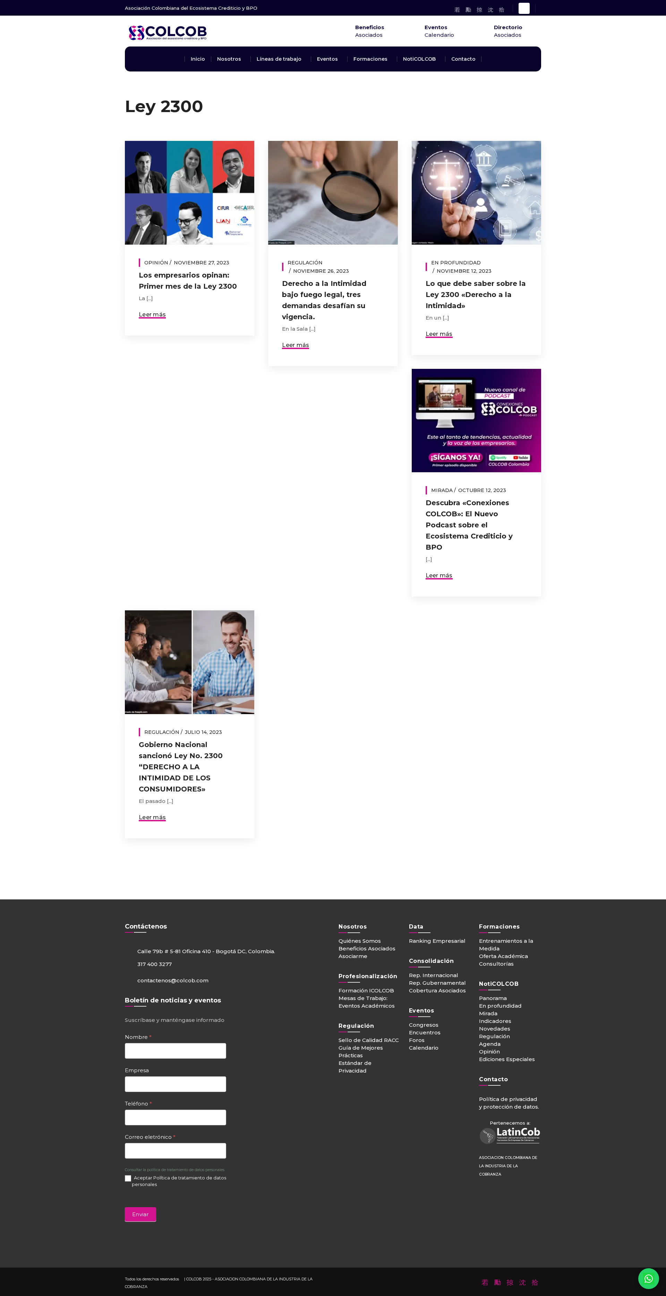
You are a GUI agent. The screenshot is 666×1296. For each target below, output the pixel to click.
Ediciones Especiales (507, 1059)
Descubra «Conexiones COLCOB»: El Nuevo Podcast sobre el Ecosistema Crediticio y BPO (469, 525)
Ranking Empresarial (437, 941)
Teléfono (138, 1103)
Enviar (140, 1214)
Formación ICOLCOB (366, 990)
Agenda (490, 1044)
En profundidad (456, 263)
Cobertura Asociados (437, 990)
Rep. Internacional (433, 975)
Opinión (156, 263)
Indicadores (495, 1021)
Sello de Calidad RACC (369, 1040)
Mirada (442, 490)
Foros (417, 1040)
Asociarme (353, 956)
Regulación (305, 263)
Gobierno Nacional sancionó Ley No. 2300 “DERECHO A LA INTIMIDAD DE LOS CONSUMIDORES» (181, 766)
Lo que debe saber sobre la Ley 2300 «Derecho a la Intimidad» (476, 294)
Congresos (423, 1025)
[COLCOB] (201, 42)
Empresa (137, 1070)
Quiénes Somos (360, 941)
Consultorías (496, 963)
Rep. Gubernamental (437, 983)
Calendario (423, 1047)
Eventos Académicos (367, 1005)
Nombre (138, 1037)
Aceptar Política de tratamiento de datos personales (179, 1181)
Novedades (494, 1028)
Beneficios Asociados (367, 948)
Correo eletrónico (150, 1137)
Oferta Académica (503, 956)
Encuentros (425, 1032)
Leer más (152, 314)
